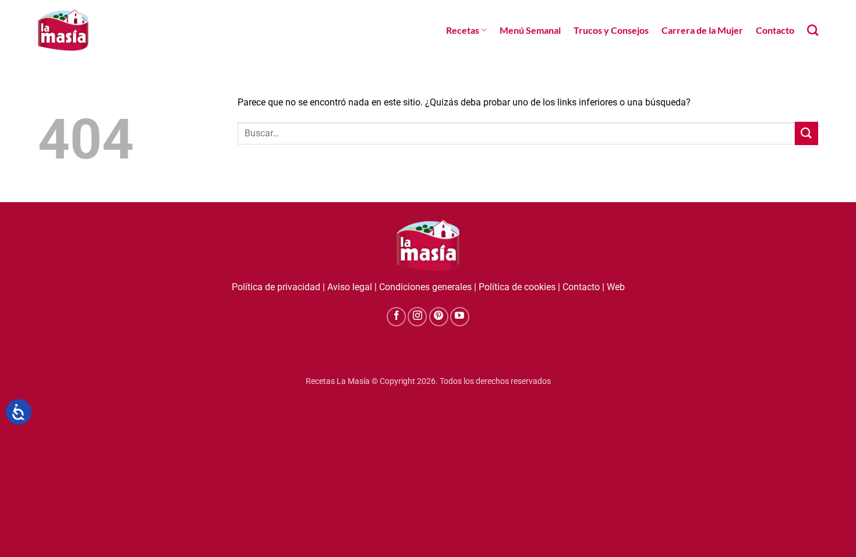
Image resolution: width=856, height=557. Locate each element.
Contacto (775, 30)
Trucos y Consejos (611, 30)
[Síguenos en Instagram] (417, 316)
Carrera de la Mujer (702, 30)
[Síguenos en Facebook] (396, 316)
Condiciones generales (425, 286)
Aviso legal (349, 286)
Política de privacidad (276, 286)
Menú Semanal (530, 30)
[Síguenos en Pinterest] (438, 316)
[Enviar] (806, 133)
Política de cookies (517, 286)
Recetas (462, 30)
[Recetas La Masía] (63, 30)
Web (616, 286)
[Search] (812, 30)
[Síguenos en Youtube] (459, 316)
